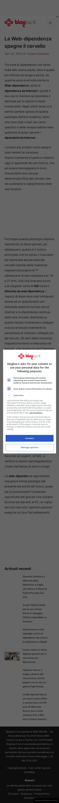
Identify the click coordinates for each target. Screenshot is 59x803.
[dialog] (29, 402)
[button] (29, 395)
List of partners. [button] (36, 412)
